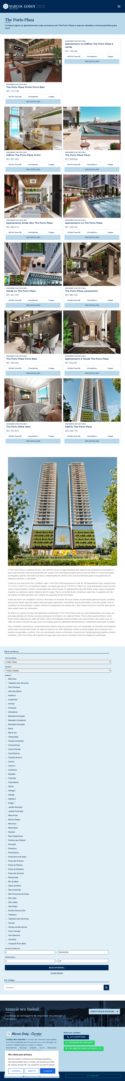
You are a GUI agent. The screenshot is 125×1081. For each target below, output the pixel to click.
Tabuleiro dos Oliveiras (18, 683)
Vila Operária (14, 935)
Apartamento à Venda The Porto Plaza (87, 359)
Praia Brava (13, 853)
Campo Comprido (16, 741)
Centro (11, 762)
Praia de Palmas (15, 865)
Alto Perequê (14, 687)
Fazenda (12, 778)
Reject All (32, 1071)
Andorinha (12, 699)
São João (12, 898)
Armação (12, 708)
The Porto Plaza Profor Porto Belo (25, 87)
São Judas (12, 902)
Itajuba (11, 795)
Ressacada (13, 877)
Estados (11, 774)
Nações (11, 832)
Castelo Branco (15, 757)
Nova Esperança (15, 836)
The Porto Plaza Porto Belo (21, 359)
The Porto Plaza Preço (77, 155)
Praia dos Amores (16, 873)
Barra (10, 728)
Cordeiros (12, 770)
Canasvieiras (14, 745)
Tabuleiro (12, 915)
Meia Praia (13, 815)
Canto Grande (14, 749)
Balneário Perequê (16, 724)
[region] (32, 1063)
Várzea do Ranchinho (17, 927)
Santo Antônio (14, 886)
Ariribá (11, 704)
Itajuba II (12, 799)
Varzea (11, 923)
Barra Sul (12, 733)
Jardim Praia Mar (15, 811)
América (12, 695)
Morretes (12, 679)
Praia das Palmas (16, 861)
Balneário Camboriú (17, 720)
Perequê (12, 844)
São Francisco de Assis (18, 894)
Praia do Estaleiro (16, 869)
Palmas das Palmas (16, 840)
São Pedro (12, 906)
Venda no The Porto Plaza (21, 291)
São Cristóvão (14, 890)
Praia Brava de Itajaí (17, 857)
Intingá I (11, 790)
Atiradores (13, 712)
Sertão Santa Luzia (16, 910)
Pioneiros (12, 848)
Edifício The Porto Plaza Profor (23, 155)
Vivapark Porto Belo (17, 944)
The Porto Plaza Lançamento (81, 291)
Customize (16, 1071)
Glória (11, 786)
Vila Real (12, 939)
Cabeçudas (13, 737)
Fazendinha (13, 782)
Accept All (48, 1071)
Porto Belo (23, 84)
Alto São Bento (15, 691)
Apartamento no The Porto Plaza (83, 223)
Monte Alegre (14, 819)
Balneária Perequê (16, 716)
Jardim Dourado (15, 807)
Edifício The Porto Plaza (78, 426)
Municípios (13, 828)
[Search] (106, 987)
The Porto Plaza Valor (18, 426)
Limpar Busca (56, 973)
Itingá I (11, 803)
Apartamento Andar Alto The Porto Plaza (29, 223)
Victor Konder (14, 931)
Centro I (11, 766)
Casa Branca (14, 753)
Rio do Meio (13, 881)
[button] (119, 6)
